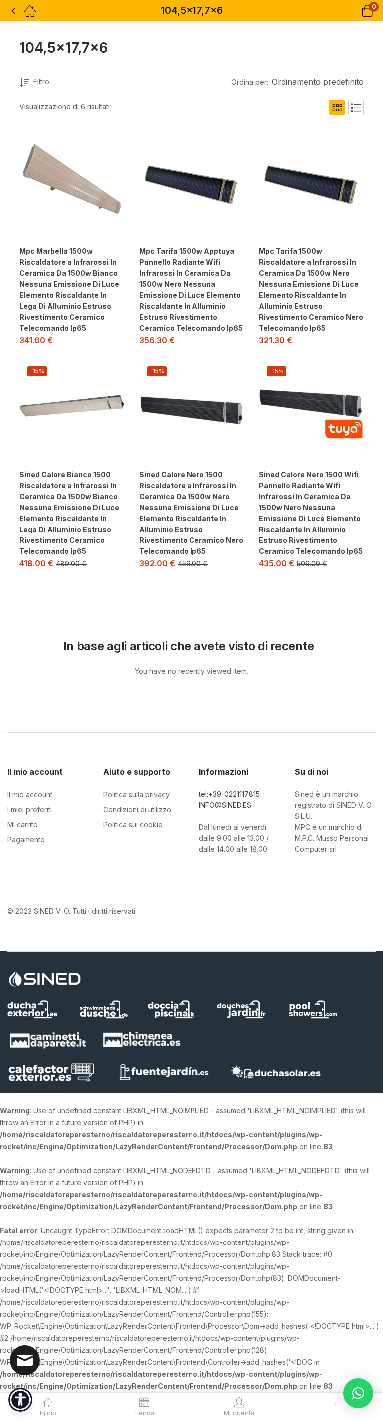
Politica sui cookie (133, 824)
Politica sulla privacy (136, 794)
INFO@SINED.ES (225, 805)
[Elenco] (356, 107)
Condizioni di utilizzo (137, 809)
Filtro (41, 81)
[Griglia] (337, 107)
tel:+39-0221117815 (229, 794)
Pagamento (26, 839)
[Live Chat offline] (25, 1360)
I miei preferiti (29, 809)
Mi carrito (22, 824)
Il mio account (29, 794)
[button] (354, 10)
